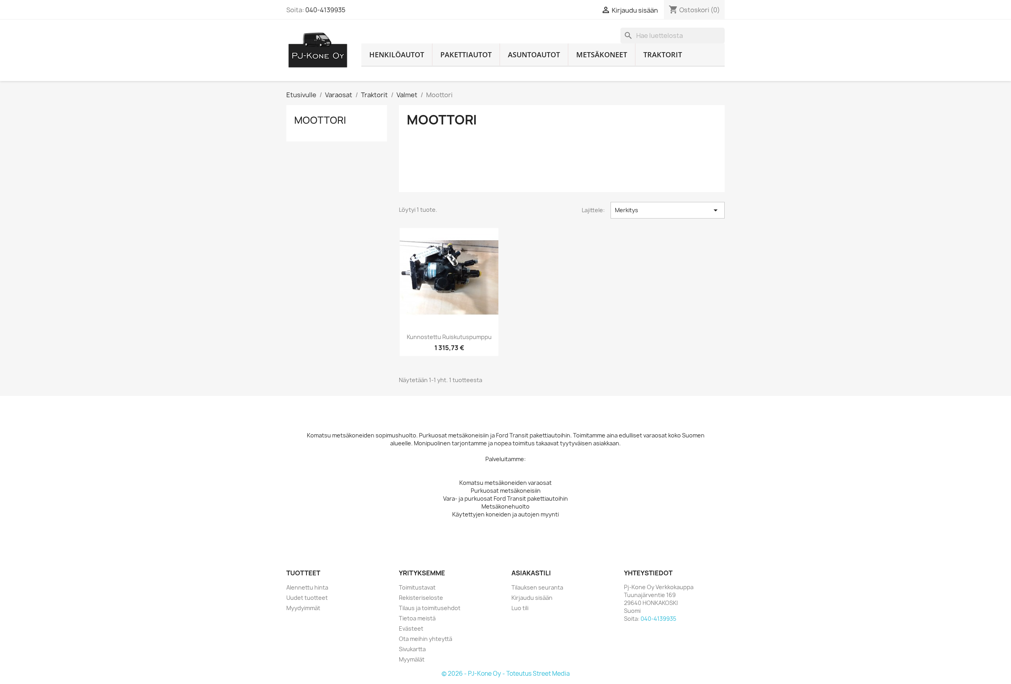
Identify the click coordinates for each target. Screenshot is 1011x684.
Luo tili (519, 608)
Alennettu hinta (307, 587)
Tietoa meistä (417, 618)
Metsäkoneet (601, 54)
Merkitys (667, 210)
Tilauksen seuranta (537, 587)
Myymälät (412, 659)
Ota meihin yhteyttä (425, 639)
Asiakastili (531, 573)
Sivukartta (412, 649)
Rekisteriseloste (421, 597)
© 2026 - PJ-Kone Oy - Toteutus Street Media (506, 673)
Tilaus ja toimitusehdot (429, 608)
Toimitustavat (417, 587)
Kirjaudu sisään (531, 597)
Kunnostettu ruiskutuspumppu (449, 337)
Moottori (320, 120)
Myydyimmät (303, 608)
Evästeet (411, 628)
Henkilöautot (396, 54)
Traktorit (662, 54)
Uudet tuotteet (307, 597)
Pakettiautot (466, 54)
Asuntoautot (534, 54)
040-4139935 (325, 10)
